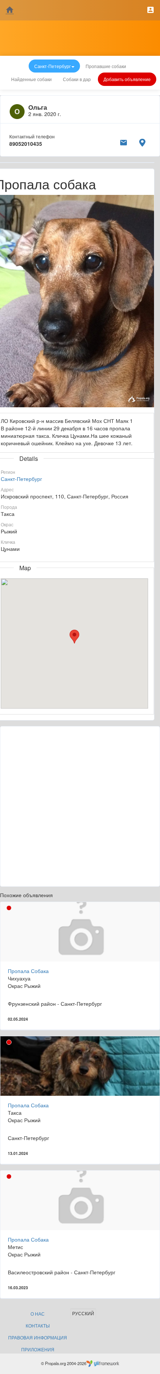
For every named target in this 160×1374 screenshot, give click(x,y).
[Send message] (123, 141)
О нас (38, 1313)
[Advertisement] (80, 806)
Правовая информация (37, 1337)
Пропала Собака (28, 971)
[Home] (9, 10)
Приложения (37, 1349)
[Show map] (142, 141)
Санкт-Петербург (21, 478)
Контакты (38, 1325)
